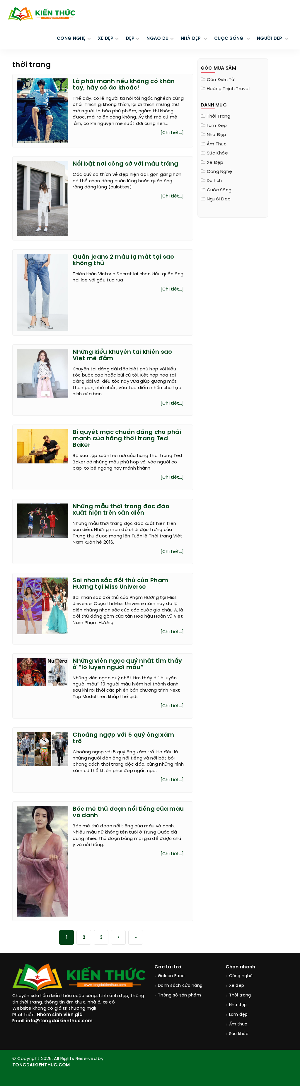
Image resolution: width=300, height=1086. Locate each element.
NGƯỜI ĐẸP (270, 38)
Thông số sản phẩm (179, 995)
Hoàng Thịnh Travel (228, 89)
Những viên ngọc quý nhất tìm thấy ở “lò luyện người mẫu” (127, 664)
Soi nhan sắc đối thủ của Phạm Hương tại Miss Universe (120, 584)
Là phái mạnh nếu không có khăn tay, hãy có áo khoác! (124, 84)
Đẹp (130, 38)
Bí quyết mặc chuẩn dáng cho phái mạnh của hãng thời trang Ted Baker (127, 438)
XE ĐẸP (106, 38)
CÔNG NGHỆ (71, 38)
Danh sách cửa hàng (180, 986)
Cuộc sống (219, 190)
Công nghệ (219, 171)
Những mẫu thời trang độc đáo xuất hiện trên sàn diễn (121, 510)
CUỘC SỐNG (229, 38)
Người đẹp (219, 199)
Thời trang (219, 116)
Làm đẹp (217, 125)
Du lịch (214, 180)
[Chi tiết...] (172, 132)
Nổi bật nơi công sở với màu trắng (125, 164)
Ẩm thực (217, 144)
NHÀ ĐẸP (191, 38)
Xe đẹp (215, 162)
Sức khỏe (217, 153)
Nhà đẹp (216, 135)
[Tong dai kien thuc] (41, 14)
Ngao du (157, 38)
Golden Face (171, 976)
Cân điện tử (220, 80)
